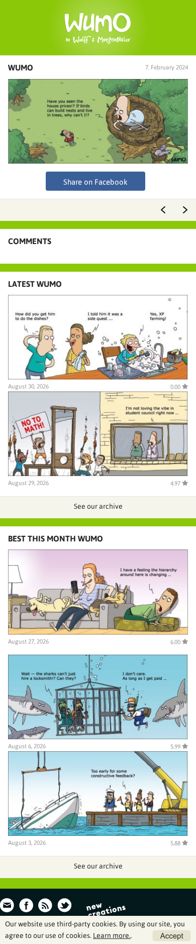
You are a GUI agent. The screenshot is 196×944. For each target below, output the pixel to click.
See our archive (98, 506)
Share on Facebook (95, 182)
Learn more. (112, 935)
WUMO (20, 67)
